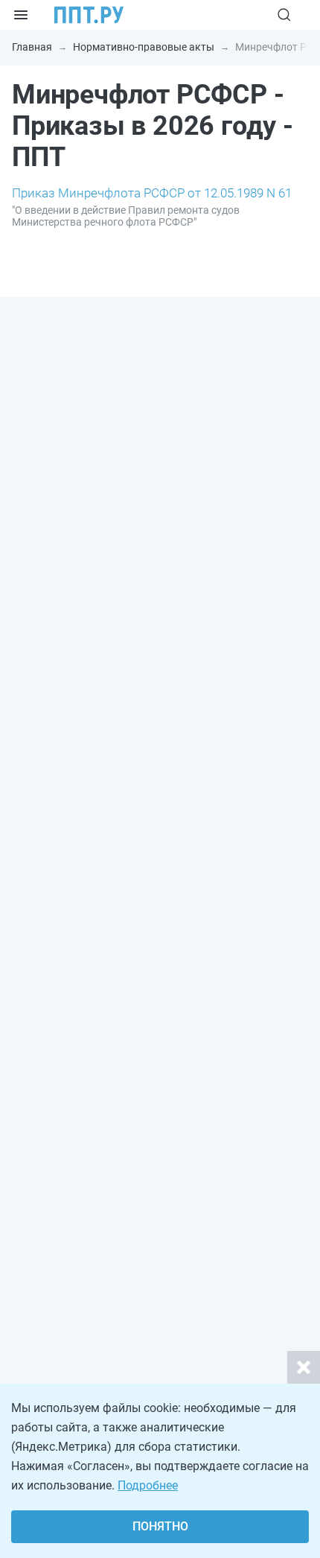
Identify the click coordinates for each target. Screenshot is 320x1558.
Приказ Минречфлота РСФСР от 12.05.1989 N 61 (152, 192)
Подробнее (148, 1485)
